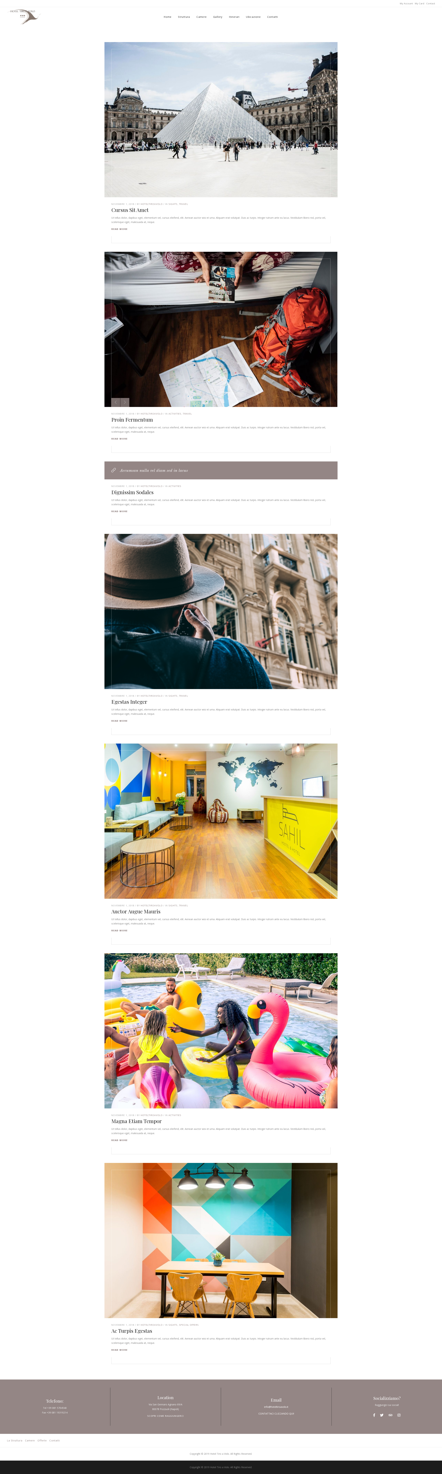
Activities (175, 413)
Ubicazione (253, 16)
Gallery (218, 16)
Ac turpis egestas (131, 1330)
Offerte (42, 1440)
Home (168, 16)
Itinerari (234, 16)
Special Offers (189, 1324)
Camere (201, 16)
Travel (183, 204)
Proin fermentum (132, 419)
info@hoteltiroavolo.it (276, 1406)
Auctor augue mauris (135, 911)
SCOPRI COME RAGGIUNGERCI (165, 1415)
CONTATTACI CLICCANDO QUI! (276, 1413)
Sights (173, 204)
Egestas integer (129, 701)
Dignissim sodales (132, 492)
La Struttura (14, 1440)
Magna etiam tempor (136, 1121)
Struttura (184, 16)
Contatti (272, 16)
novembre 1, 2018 (122, 204)
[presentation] (115, 402)
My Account (406, 3)
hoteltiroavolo (152, 204)
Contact (430, 3)
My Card (419, 3)
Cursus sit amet (130, 209)
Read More (119, 229)
